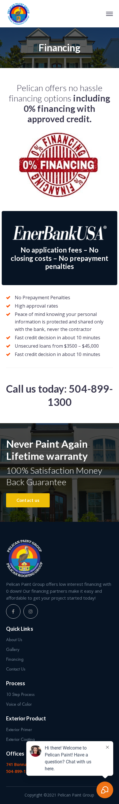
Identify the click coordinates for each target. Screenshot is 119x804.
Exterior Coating (20, 739)
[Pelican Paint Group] (18, 13)
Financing (14, 659)
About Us (14, 640)
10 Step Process (20, 694)
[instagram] (30, 611)
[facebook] (13, 611)
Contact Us (15, 669)
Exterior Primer (19, 729)
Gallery (12, 649)
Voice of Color (19, 704)
